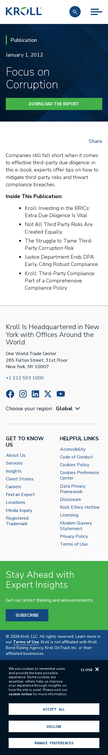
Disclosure (70, 499)
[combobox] (68, 408)
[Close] (97, 669)
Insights (14, 471)
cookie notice (20, 694)
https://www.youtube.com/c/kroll (60, 394)
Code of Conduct (76, 457)
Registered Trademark (17, 521)
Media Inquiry (19, 510)
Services (14, 463)
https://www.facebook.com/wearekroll (10, 394)
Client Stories (20, 479)
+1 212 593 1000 (25, 378)
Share (95, 141)
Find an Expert (20, 494)
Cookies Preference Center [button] (79, 475)
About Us (16, 455)
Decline (54, 726)
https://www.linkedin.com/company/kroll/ (35, 394)
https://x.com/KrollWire (48, 394)
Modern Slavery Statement (76, 526)
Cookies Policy (74, 465)
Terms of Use (74, 544)
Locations (15, 502)
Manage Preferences (54, 743)
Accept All (54, 709)
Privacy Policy (74, 536)
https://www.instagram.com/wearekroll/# (23, 394)
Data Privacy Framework (73, 489)
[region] (54, 707)
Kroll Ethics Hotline (80, 507)
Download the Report (54, 103)
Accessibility (73, 449)
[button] (75, 12)
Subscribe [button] (27, 615)
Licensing (69, 515)
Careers (13, 487)
